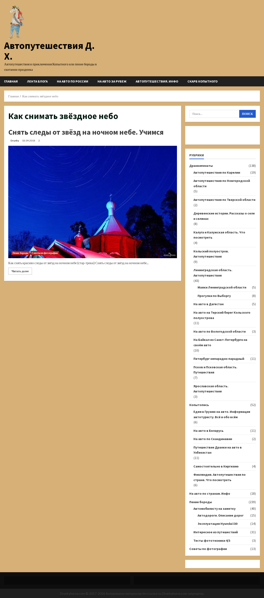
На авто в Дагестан (208, 304)
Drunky (15, 140)
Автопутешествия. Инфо (157, 81)
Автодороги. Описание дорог (221, 515)
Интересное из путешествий (215, 532)
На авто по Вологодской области (219, 331)
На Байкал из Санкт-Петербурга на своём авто (220, 342)
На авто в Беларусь (208, 430)
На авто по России (72, 81)
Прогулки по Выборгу (214, 296)
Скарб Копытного (202, 81)
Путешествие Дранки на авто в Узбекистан (217, 450)
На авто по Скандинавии (212, 439)
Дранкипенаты (201, 166)
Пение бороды (20, 252)
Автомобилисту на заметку (214, 508)
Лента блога (37, 81)
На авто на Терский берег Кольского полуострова (221, 315)
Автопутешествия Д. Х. (49, 50)
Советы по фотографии (45, 252)
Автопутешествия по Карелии (216, 172)
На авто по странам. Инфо (209, 493)
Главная (11, 81)
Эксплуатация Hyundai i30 (217, 523)
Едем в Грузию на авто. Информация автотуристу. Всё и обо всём (221, 414)
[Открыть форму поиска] (258, 81)
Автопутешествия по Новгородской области (221, 183)
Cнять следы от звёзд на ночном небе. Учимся (86, 132)
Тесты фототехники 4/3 (211, 540)
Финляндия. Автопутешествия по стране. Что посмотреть (219, 477)
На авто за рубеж (112, 81)
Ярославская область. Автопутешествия (210, 388)
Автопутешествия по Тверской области (224, 200)
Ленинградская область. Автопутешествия (212, 272)
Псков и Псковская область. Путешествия (215, 369)
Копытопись (199, 405)
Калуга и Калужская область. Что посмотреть (219, 235)
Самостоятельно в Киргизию (216, 466)
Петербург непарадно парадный (218, 359)
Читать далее (22, 272)
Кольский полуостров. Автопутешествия (211, 254)
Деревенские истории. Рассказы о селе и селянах (224, 216)
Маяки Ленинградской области (222, 287)
